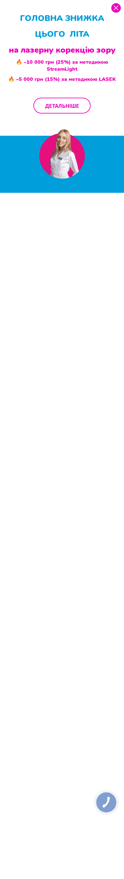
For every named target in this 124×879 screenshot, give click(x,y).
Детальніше (62, 105)
